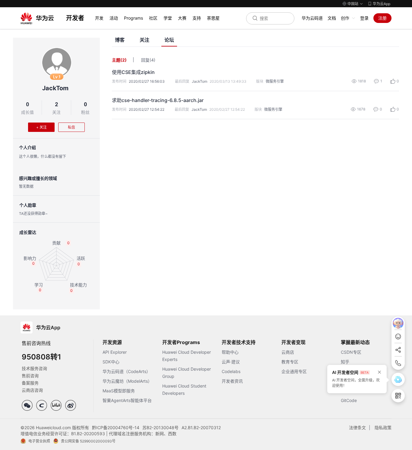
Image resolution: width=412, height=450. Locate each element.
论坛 (169, 40)
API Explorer (115, 352)
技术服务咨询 (34, 368)
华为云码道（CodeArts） (127, 371)
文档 (332, 18)
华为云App (381, 4)
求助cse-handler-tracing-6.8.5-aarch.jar (158, 100)
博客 (120, 40)
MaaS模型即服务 (119, 390)
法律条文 (357, 427)
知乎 (345, 361)
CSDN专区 (351, 352)
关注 (56, 112)
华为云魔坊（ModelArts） (127, 381)
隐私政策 (383, 427)
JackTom (55, 88)
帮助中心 (230, 352)
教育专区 (289, 361)
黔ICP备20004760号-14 (115, 427)
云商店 (287, 352)
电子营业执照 (39, 441)
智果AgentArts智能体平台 (127, 400)
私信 (71, 127)
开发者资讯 (232, 381)
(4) (152, 59)
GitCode (349, 400)
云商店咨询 (32, 390)
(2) (123, 59)
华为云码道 (312, 18)
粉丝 (85, 112)
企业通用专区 (294, 371)
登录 (364, 18)
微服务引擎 (275, 81)
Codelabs (231, 371)
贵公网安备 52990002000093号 (88, 441)
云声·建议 (231, 361)
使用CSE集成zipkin (133, 72)
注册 (382, 18)
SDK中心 (111, 361)
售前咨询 (30, 375)
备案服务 (30, 382)
